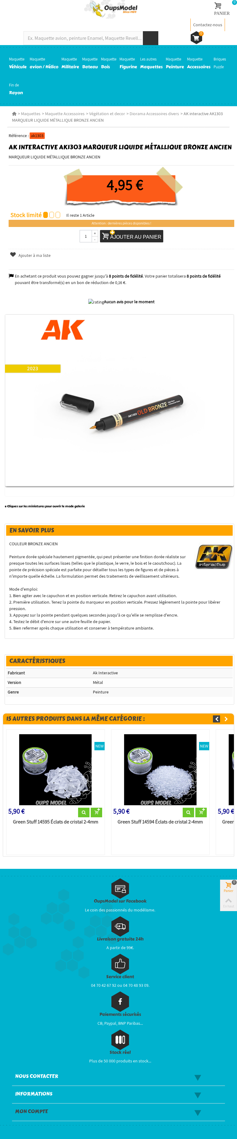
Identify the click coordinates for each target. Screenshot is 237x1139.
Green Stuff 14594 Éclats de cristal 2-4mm (160, 822)
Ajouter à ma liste (34, 255)
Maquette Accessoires (65, 113)
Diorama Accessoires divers (154, 113)
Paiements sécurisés (120, 1014)
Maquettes (30, 113)
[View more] (83, 813)
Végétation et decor (107, 113)
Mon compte (31, 1111)
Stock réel (120, 1052)
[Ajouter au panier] (96, 813)
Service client (120, 977)
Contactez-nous (207, 24)
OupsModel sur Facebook (120, 901)
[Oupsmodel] (110, 9)
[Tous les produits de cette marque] (213, 556)
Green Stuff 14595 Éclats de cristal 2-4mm (55, 822)
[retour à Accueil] (14, 113)
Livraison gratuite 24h (120, 939)
